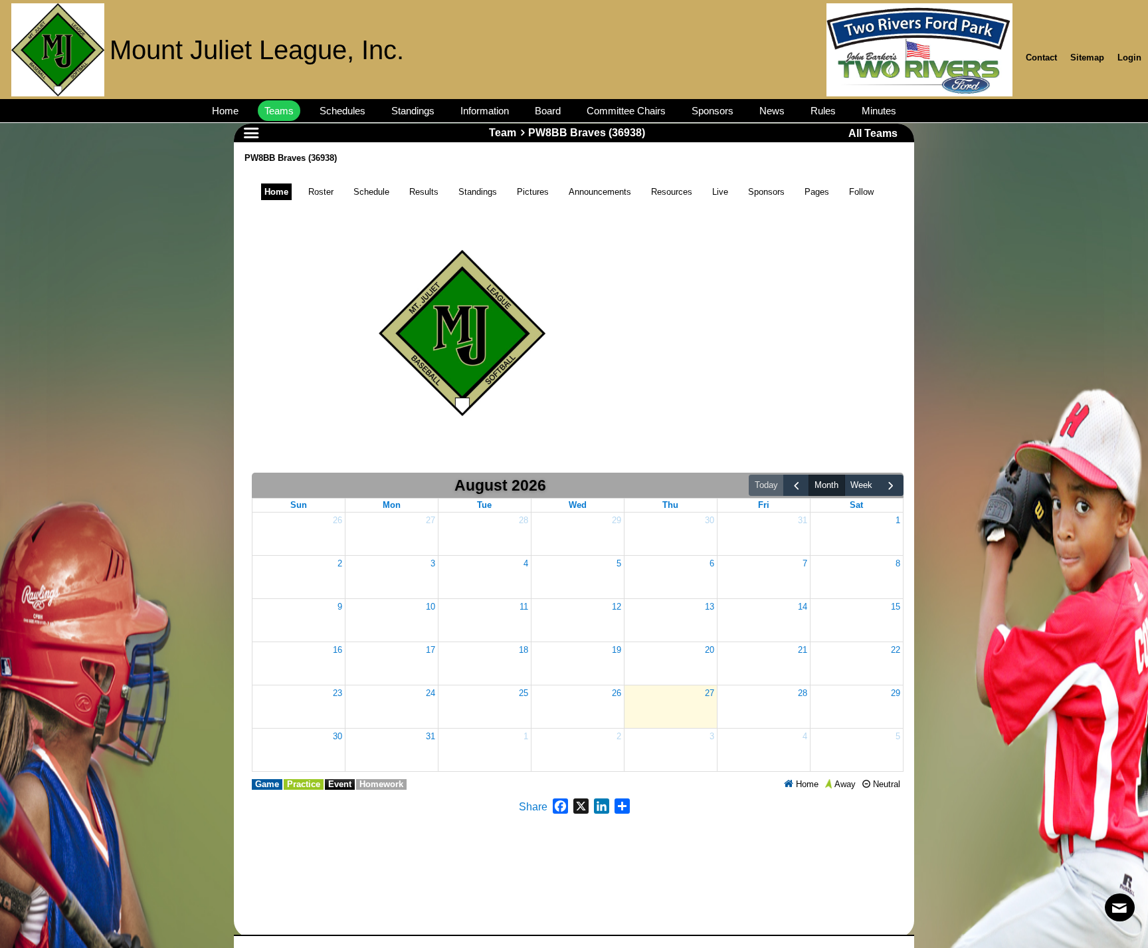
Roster (321, 192)
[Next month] (891, 486)
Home (276, 192)
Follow (861, 192)
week (861, 485)
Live (720, 192)
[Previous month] (796, 486)
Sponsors (766, 192)
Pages (817, 192)
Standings (477, 192)
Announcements (600, 192)
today (766, 485)
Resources (671, 192)
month (826, 485)
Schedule (371, 192)
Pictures (533, 192)
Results (423, 192)
